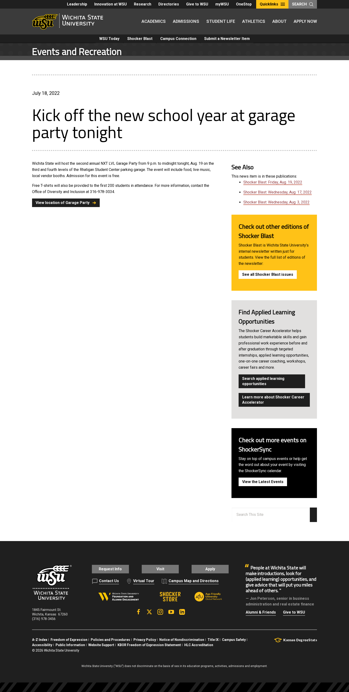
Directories (168, 4)
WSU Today (109, 38)
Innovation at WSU (110, 4)
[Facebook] (138, 612)
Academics (153, 21)
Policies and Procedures (110, 640)
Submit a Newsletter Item (227, 38)
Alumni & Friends (261, 612)
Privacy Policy (144, 640)
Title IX (213, 640)
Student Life (220, 21)
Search (299, 4)
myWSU (222, 4)
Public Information (70, 645)
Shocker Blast (139, 38)
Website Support (101, 645)
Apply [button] (210, 569)
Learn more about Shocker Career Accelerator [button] (273, 400)
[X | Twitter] (149, 612)
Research (142, 4)
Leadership (77, 4)
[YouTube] (171, 612)
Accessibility (42, 645)
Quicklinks (269, 4)
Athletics (253, 21)
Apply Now (305, 21)
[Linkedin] (182, 612)
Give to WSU (197, 4)
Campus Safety (234, 640)
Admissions (186, 21)
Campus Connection (178, 38)
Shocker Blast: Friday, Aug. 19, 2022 (272, 182)
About (279, 21)
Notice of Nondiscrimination (181, 640)
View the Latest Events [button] (262, 481)
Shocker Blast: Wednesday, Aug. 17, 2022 (277, 192)
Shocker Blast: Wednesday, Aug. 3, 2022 (276, 202)
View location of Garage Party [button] (63, 202)
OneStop (244, 4)
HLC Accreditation (198, 645)
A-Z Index (39, 640)
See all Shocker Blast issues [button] (267, 274)
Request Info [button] (110, 569)
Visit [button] (160, 569)
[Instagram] (160, 612)
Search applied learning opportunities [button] (263, 381)
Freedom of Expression (69, 640)
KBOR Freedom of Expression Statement (149, 645)
